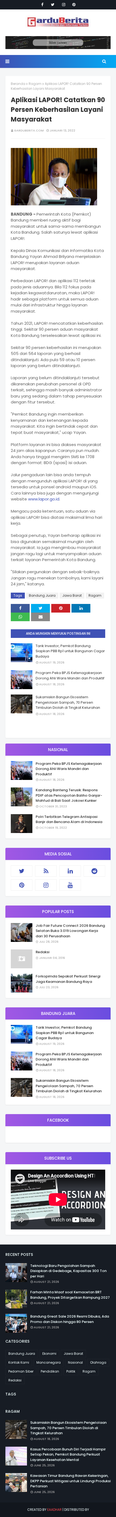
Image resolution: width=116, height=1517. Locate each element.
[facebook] (42, 4)
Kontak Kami (18, 1362)
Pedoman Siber (20, 1371)
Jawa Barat (72, 595)
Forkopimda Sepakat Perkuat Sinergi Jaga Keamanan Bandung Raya (68, 979)
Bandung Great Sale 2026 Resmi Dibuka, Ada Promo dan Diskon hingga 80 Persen (69, 1319)
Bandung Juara (42, 595)
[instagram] (63, 4)
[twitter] (52, 4)
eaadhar (54, 1509)
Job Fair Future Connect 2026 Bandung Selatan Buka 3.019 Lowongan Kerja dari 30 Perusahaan (70, 931)
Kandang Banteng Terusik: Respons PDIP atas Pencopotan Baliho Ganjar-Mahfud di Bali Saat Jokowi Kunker (69, 795)
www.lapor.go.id (43, 499)
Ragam (35, 83)
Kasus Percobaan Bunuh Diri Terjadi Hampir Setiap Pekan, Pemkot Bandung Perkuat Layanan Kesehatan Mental (68, 1454)
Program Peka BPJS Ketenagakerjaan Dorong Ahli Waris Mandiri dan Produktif (70, 675)
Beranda (18, 83)
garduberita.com (29, 130)
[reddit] (94, 871)
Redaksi (42, 952)
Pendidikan (50, 1371)
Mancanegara (48, 1362)
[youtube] (70, 885)
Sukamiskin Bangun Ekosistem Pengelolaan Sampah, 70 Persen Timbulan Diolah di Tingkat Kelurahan (68, 702)
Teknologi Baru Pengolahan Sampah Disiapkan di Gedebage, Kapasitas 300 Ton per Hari (68, 1271)
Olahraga (98, 1362)
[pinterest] (74, 4)
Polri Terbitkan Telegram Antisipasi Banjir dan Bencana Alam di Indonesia (69, 819)
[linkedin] (70, 871)
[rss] (46, 871)
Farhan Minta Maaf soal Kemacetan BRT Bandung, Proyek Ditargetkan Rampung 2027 (70, 1295)
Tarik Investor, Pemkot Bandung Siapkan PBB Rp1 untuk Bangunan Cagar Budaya (70, 651)
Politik (70, 1371)
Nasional (75, 1362)
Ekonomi (49, 1353)
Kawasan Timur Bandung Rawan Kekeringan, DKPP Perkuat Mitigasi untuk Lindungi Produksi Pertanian (70, 1481)
